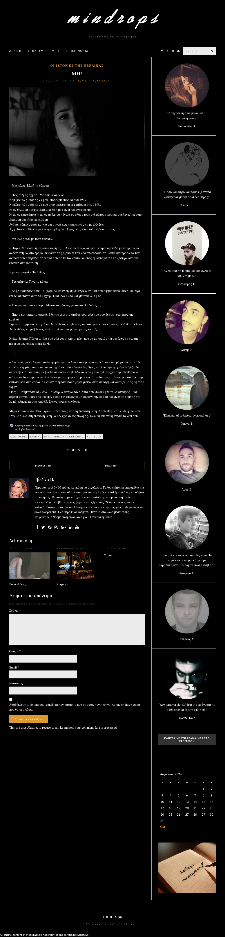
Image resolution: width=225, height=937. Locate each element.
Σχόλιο (15, 610)
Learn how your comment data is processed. (88, 727)
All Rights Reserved (25, 429)
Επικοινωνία (77, 51)
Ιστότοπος (16, 683)
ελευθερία (18, 436)
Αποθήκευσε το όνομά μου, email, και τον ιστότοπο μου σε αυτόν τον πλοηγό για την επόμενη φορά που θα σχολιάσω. (74, 707)
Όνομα (15, 651)
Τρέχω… (109, 555)
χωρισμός (94, 436)
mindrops (112, 916)
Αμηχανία (62, 584)
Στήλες (34, 51)
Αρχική (15, 51)
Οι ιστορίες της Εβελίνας (77, 65)
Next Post (110, 465)
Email (14, 667)
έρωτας (35, 436)
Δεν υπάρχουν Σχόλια (95, 80)
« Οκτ (161, 826)
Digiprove (83, 934)
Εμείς (55, 51)
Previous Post (43, 465)
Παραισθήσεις (17, 584)
